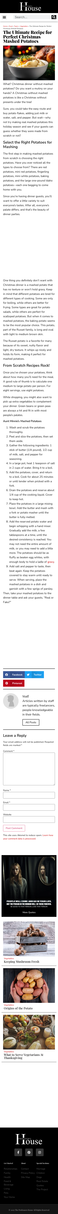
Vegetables (24, 26)
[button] (4, 17)
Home (5, 26)
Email (6, 802)
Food (11, 26)
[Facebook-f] (18, 1152)
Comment (8, 751)
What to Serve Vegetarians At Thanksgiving (23, 1056)
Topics (16, 26)
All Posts (31, 722)
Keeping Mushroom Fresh (21, 961)
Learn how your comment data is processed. (28, 837)
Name (7, 790)
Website (7, 814)
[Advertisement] (29, 248)
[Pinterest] (29, 1152)
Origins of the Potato (18, 1008)
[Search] (54, 17)
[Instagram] (39, 1152)
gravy (50, 562)
